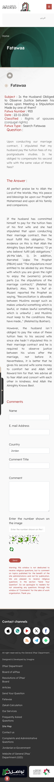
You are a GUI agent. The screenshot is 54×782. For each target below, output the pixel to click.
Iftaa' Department (12, 666)
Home (5, 35)
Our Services (9, 711)
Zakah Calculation (12, 705)
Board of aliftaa (11, 671)
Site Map (7, 726)
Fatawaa (7, 699)
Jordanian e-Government (16, 747)
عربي (43, 17)
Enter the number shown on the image (29, 521)
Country (14, 444)
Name (13, 411)
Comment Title (19, 459)
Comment (15, 478)
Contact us (8, 732)
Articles (6, 687)
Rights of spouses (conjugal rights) (29, 120)
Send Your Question (13, 693)
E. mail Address (19, 426)
